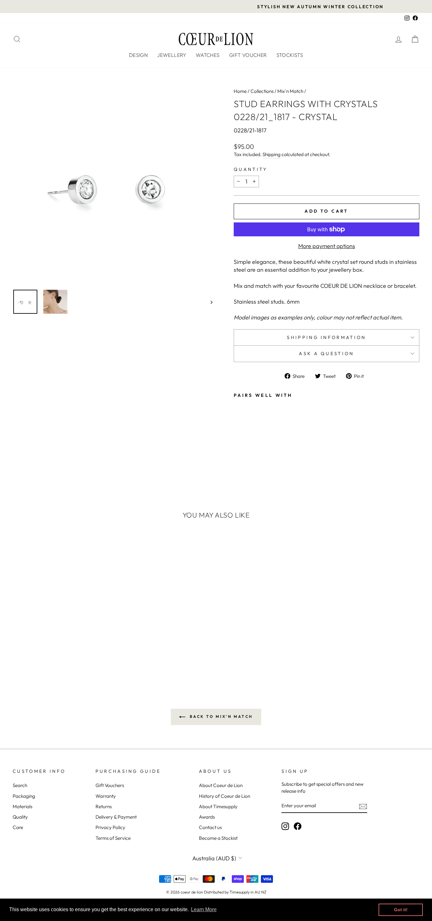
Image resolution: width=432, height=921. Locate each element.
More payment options (326, 246)
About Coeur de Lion (221, 785)
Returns (104, 806)
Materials (22, 806)
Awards (207, 817)
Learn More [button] (204, 909)
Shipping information (326, 337)
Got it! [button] (401, 909)
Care (18, 827)
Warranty (106, 796)
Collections (262, 91)
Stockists (289, 55)
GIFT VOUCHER (248, 55)
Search (20, 785)
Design (138, 55)
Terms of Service (113, 838)
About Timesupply (218, 806)
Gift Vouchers (110, 785)
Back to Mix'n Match (220, 716)
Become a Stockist (218, 838)
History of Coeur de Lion (224, 796)
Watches (208, 55)
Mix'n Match (290, 91)
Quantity (251, 169)
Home (240, 91)
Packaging (24, 796)
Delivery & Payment (116, 817)
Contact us (210, 827)
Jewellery (171, 55)
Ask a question (326, 353)
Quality (20, 817)
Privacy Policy (110, 827)
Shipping (271, 154)
